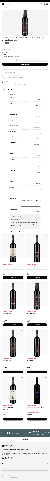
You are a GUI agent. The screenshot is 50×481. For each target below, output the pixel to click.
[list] (25, 23)
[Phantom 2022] (37, 343)
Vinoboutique (9, 475)
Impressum (36, 477)
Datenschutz (27, 477)
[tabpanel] (25, 154)
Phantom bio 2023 (31, 266)
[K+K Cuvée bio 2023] (13, 248)
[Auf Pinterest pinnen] (11, 89)
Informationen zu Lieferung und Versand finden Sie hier (13, 77)
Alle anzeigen (45, 232)
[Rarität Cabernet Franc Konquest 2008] (37, 390)
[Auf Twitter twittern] (6, 89)
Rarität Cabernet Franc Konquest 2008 (35, 408)
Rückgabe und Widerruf (14, 477)
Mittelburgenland (37, 127)
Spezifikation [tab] (12, 94)
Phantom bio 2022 (7, 313)
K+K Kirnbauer (4, 45)
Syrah (39, 206)
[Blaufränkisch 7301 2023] (13, 390)
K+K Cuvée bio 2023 (7, 266)
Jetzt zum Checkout (25, 64)
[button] (44, 4)
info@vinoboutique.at (28, 1)
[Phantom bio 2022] (13, 296)
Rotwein (3, 47)
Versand (7, 56)
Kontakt (3, 477)
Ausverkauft (33, 60)
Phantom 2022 (30, 360)
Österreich (38, 211)
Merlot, (36, 206)
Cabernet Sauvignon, (31, 206)
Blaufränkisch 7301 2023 (8, 408)
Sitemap (22, 477)
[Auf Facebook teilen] (8, 89)
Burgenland (38, 116)
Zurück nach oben (25, 439)
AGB (31, 477)
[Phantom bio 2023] (37, 248)
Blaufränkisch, (24, 206)
